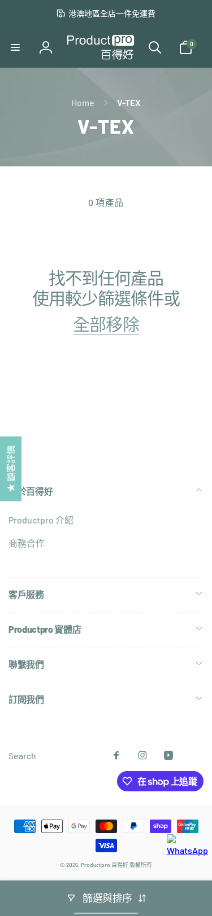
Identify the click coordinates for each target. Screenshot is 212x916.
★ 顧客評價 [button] (10, 469)
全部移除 (106, 324)
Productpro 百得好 (104, 864)
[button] (15, 47)
